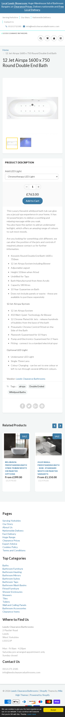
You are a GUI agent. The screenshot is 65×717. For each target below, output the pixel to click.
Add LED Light (13, 171)
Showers (7, 595)
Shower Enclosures (12, 591)
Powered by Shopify (40, 695)
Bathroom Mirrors (11, 575)
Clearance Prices (11, 540)
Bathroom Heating (12, 572)
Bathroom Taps (10, 581)
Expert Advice (9, 543)
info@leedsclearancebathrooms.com (42, 26)
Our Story (25, 17)
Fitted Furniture (10, 588)
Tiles (5, 598)
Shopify (43, 691)
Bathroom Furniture (12, 568)
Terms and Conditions (14, 550)
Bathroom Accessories (14, 608)
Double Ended (37, 386)
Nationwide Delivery (41, 17)
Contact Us (9, 22)
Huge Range (8, 537)
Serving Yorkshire (10, 17)
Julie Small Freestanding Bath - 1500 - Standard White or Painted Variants (31, 468)
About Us (7, 527)
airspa (22, 386)
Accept (53, 710)
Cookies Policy (10, 547)
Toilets (6, 601)
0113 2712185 (14, 26)
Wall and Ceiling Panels (14, 605)
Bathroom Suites (11, 578)
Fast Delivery (9, 533)
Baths (5, 565)
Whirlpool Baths (17, 392)
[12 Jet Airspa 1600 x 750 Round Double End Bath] (32, 108)
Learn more (31, 714)
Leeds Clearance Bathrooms (30, 378)
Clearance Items (11, 611)
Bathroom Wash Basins (14, 585)
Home (5, 50)
